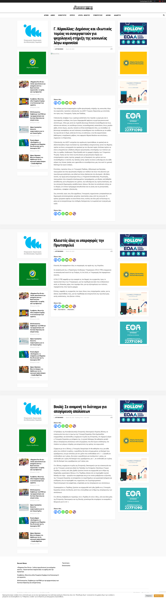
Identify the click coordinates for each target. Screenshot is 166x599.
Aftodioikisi (59, 49)
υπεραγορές (70, 309)
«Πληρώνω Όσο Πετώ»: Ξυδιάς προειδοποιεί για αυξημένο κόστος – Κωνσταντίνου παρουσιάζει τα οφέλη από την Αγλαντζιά (36, 570)
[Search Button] (164, 15)
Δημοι (53, 15)
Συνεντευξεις (97, 15)
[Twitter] (59, 103)
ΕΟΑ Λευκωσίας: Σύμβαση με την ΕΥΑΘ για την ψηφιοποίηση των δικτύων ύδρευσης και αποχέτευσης (38, 116)
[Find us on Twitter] (157, 1)
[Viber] (74, 103)
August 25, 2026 (35, 94)
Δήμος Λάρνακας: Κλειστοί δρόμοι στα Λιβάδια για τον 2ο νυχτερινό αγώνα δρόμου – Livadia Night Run (38, 159)
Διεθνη (108, 15)
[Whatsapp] (63, 103)
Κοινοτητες (62, 15)
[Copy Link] (70, 103)
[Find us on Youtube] (160, 1)
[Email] (66, 103)
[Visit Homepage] (83, 8)
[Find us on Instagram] (162, 1)
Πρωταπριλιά (61, 309)
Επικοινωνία (66, 565)
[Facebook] (55, 103)
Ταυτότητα (65, 563)
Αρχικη (46, 15)
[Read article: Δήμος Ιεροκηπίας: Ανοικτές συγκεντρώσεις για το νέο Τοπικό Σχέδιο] (24, 129)
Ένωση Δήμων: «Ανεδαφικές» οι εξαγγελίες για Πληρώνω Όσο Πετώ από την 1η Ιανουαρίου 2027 (37, 144)
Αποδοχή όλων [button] (158, 595)
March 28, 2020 (70, 49)
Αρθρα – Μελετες (84, 15)
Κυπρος (72, 15)
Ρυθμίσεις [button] (149, 596)
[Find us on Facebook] (154, 1)
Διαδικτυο (117, 15)
